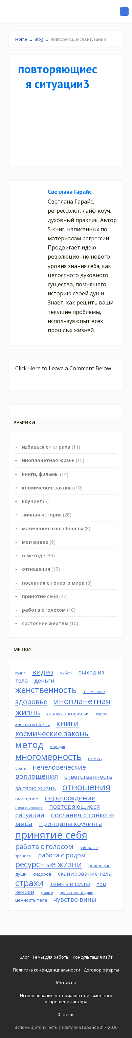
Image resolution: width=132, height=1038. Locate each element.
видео (42, 671)
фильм (47, 892)
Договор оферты (101, 970)
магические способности (52, 528)
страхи (29, 882)
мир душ (57, 746)
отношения (36, 569)
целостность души (76, 892)
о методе (33, 555)
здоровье (31, 701)
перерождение (70, 797)
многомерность (48, 757)
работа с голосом (44, 610)
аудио (20, 673)
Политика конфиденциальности (46, 970)
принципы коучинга (70, 824)
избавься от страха (46, 447)
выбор (66, 673)
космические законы (47, 487)
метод (29, 744)
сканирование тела (85, 873)
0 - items (66, 1014)
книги (67, 723)
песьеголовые (29, 807)
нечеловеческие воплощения (50, 772)
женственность (45, 689)
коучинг (32, 501)
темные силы (70, 884)
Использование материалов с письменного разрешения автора (66, 998)
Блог (24, 957)
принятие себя (40, 596)
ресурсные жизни (48, 864)
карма (101, 714)
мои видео (35, 542)
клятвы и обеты (32, 724)
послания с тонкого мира (53, 583)
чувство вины (74, 899)
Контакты (66, 983)
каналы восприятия (68, 714)
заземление (94, 691)
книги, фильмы (40, 474)
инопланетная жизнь (48, 460)
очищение (26, 799)
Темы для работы (50, 957)
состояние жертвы (45, 623)
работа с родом (61, 855)
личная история (42, 514)
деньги (44, 680)
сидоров (42, 874)
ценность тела (31, 900)
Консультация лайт (92, 957)
